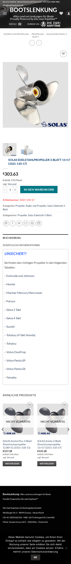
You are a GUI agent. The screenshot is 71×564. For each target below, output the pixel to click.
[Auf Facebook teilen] (13, 223)
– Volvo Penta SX (14, 368)
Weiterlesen (12, 463)
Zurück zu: (33, 24)
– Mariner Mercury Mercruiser (23, 292)
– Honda (9, 284)
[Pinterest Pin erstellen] (32, 223)
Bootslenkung (33, 10)
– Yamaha (10, 377)
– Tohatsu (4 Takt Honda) (19, 335)
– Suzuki (9, 326)
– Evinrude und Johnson (19, 275)
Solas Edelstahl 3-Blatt (49, 35)
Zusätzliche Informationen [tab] (21, 245)
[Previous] (8, 95)
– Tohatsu (10, 343)
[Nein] (66, 549)
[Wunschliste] (61, 13)
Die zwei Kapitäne (29, 499)
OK (35, 557)
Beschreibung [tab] (12, 237)
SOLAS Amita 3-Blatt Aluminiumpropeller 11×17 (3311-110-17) (49, 444)
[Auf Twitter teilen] (19, 223)
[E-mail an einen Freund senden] (26, 223)
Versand (12, 184)
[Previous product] (39, 43)
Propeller (38, 34)
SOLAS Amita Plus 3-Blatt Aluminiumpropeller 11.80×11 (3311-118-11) (17, 444)
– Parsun (9, 301)
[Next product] (32, 43)
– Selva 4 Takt (12, 318)
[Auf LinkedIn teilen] (39, 223)
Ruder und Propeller (16, 34)
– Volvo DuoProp (15, 352)
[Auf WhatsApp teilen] (6, 223)
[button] (5, 13)
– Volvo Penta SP (14, 360)
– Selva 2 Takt (12, 309)
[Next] (62, 95)
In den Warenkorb (39, 189)
